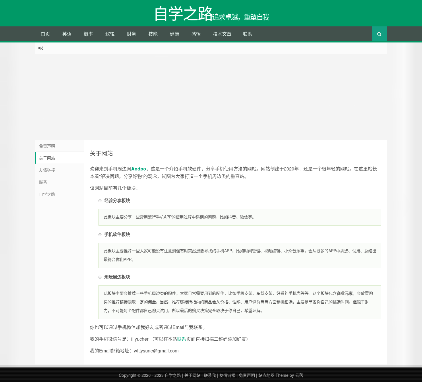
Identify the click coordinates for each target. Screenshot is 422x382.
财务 (131, 33)
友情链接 (47, 170)
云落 (299, 375)
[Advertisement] (211, 97)
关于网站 (47, 158)
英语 (66, 33)
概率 (88, 33)
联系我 (210, 375)
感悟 (196, 33)
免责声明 (47, 146)
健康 (174, 33)
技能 (153, 33)
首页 (45, 33)
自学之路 (47, 194)
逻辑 (110, 33)
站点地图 (266, 375)
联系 (247, 33)
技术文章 (222, 33)
